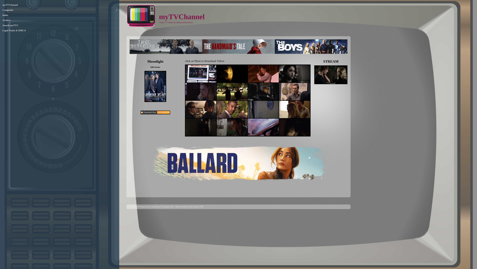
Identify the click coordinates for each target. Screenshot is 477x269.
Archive (6, 20)
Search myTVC (10, 25)
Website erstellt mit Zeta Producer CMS (189, 207)
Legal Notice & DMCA (14, 30)
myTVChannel (10, 5)
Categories (7, 10)
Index (5, 15)
